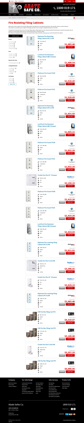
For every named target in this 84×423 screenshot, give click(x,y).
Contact (72, 14)
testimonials (21, 1)
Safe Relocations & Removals (55, 393)
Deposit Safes (25, 384)
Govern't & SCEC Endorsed (27, 393)
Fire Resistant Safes (26, 388)
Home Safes (24, 386)
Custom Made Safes (53, 389)
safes (37, 393)
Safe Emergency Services (54, 394)
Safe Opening (51, 383)
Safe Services (29, 14)
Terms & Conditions (13, 386)
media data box (46, 33)
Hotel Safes (38, 386)
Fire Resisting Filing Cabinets (21, 17)
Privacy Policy (11, 384)
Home (10, 14)
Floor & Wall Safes (39, 388)
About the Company (13, 383)
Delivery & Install (55, 14)
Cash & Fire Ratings (66, 384)
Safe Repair (51, 384)
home (12, 1)
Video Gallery (64, 388)
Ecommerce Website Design (67, 420)
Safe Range (21, 14)
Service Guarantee (66, 383)
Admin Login (10, 421)
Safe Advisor (46, 14)
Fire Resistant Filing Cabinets (28, 391)
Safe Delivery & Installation (54, 396)
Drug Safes (24, 389)
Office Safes (38, 391)
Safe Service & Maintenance (54, 386)
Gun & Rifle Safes (39, 384)
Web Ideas (73, 420)
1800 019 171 (65, 8)
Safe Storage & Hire (53, 391)
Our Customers (64, 14)
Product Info (37, 14)
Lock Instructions (65, 386)
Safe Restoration (52, 388)
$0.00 (74, 1)
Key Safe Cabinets (39, 383)
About (14, 14)
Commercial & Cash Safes (27, 383)
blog (16, 1)
